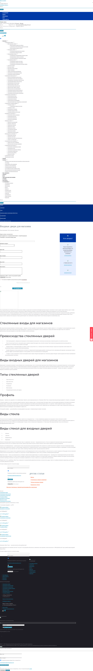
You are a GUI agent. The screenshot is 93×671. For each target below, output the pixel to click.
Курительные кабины (12, 152)
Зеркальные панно (11, 127)
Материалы (5, 16)
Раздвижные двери (12, 59)
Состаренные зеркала (12, 129)
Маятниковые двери (12, 43)
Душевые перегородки (12, 110)
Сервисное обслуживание (10, 165)
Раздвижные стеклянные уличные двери (18, 64)
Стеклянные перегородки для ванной (15, 93)
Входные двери (11, 67)
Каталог (5, 40)
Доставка (7, 162)
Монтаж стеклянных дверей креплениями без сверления (22, 487)
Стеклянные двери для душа (16, 106)
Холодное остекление (12, 119)
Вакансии (7, 197)
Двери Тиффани (11, 69)
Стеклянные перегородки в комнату (15, 90)
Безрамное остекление (10, 113)
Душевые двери (11, 104)
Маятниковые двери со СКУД (16, 48)
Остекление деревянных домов (14, 146)
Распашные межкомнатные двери (17, 51)
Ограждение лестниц (12, 96)
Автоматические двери (12, 68)
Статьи (1, 210)
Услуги (4, 159)
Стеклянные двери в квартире (38, 479)
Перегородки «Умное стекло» (14, 87)
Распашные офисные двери (16, 52)
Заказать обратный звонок (8, 598)
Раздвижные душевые (12, 109)
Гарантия (7, 193)
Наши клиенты (8, 196)
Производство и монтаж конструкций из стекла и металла (17, 161)
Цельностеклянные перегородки (14, 77)
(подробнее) (24, 279)
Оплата (4, 174)
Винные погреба (11, 154)
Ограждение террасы (12, 98)
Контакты (5, 180)
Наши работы (6, 19)
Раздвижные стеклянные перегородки (16, 80)
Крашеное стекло (35, 484)
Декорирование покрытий (10, 167)
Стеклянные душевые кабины (11, 103)
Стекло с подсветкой (12, 139)
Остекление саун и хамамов (11, 141)
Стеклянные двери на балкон (14, 74)
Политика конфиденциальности (14, 475)
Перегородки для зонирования (14, 88)
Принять (7, 670)
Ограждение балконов (12, 97)
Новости (7, 188)
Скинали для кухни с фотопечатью (15, 138)
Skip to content (3, 0)
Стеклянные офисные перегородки (15, 91)
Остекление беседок (12, 116)
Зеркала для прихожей (12, 122)
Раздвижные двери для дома (16, 61)
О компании (5, 12)
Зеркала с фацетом (12, 123)
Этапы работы (8, 191)
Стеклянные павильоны (13, 151)
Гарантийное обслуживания (11, 164)
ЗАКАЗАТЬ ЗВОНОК (68, 265)
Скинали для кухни (11, 136)
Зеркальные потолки (9, 156)
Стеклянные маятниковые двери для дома (19, 46)
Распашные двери (11, 49)
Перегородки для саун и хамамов (15, 143)
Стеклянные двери (9, 42)
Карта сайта (5, 607)
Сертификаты (8, 194)
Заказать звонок (3, 33)
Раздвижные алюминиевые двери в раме (19, 55)
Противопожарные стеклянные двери (18, 58)
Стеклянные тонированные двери (15, 72)
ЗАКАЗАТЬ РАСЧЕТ (68, 272)
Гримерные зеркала (12, 125)
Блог (4, 17)
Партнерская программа (9, 177)
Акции (4, 158)
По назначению (3, 215)
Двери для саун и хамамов (13, 142)
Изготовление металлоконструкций (12, 170)
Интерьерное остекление (10, 133)
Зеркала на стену (11, 126)
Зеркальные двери (11, 130)
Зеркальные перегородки (13, 132)
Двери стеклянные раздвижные (14, 71)
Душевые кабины (3, 496)
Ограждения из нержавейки (13, 100)
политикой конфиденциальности (7, 662)
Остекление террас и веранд (14, 114)
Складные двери (11, 65)
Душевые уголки (11, 107)
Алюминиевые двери (12, 53)
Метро (32, 477)
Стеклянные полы (11, 148)
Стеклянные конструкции (10, 145)
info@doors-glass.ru (4, 5)
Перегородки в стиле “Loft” (13, 84)
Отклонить (3, 670)
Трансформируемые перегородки (15, 81)
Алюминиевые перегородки (13, 83)
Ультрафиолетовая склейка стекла (12, 168)
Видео (4, 14)
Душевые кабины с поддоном (14, 112)
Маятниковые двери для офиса (16, 45)
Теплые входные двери (37, 482)
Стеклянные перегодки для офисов (15, 78)
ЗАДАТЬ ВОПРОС (67, 255)
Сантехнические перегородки (14, 85)
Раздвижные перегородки (5, 536)
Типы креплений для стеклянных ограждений (17, 101)
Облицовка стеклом (12, 135)
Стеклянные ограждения (10, 94)
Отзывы (4, 178)
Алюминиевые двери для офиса (17, 56)
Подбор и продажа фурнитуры (11, 171)
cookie (30, 668)
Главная (1, 205)
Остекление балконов (12, 117)
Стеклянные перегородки (10, 75)
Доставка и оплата (9, 183)
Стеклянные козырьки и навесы (14, 149)
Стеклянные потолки (9, 155)
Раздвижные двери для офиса (16, 62)
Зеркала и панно (8, 120)
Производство (8, 190)
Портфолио (7, 184)
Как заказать (6, 173)
